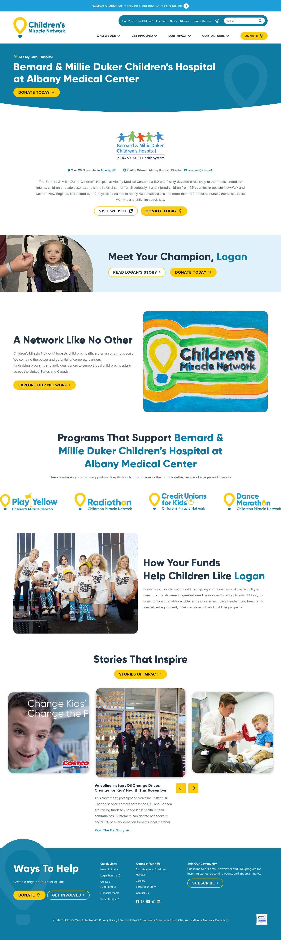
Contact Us (142, 893)
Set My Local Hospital (36, 57)
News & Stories (179, 21)
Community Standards (154, 920)
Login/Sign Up (108, 875)
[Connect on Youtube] (148, 901)
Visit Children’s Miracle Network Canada (198, 920)
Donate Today (34, 92)
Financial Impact (109, 893)
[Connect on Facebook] (137, 901)
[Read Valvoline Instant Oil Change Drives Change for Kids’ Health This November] (140, 732)
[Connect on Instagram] (142, 901)
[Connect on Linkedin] (158, 901)
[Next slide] (193, 788)
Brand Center (202, 21)
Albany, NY (108, 170)
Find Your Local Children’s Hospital (144, 21)
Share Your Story (146, 887)
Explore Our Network (42, 385)
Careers (140, 881)
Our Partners (213, 36)
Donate (251, 35)
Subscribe (203, 883)
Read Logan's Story (135, 272)
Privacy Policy (108, 920)
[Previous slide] (181, 788)
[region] (140, 732)
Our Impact (177, 36)
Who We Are (106, 36)
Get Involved (142, 36)
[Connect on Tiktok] (153, 901)
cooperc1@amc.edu (201, 170)
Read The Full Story (110, 830)
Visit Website (113, 211)
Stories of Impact (138, 674)
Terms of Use (128, 920)
